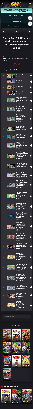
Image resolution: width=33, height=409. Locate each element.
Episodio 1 (19, 75)
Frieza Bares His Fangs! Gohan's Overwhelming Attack (21, 165)
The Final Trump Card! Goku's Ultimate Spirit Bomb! (21, 246)
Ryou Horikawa (6, 56)
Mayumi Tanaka (26, 54)
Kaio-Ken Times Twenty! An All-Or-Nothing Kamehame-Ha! (21, 236)
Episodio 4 (19, 92)
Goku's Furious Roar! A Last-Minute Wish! (21, 294)
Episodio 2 (19, 80)
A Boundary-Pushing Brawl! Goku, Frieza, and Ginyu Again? (21, 226)
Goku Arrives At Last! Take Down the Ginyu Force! (21, 99)
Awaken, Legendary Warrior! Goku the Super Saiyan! (21, 256)
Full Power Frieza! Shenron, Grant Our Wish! (22, 286)
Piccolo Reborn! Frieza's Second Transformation (21, 174)
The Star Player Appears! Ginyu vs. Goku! (21, 108)
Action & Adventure (12, 58)
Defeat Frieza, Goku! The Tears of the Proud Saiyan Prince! (21, 205)
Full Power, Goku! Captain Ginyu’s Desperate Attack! (21, 118)
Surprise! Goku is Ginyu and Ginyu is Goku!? (21, 127)
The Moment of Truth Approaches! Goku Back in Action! (21, 195)
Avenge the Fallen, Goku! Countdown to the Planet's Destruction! (21, 277)
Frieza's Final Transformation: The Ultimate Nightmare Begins (22, 184)
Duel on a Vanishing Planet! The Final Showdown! (20, 304)
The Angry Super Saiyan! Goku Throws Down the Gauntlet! (21, 267)
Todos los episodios (12, 51)
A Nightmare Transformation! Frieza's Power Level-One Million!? (22, 155)
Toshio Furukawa (14, 56)
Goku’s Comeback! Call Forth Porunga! (21, 135)
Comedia (25, 58)
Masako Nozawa (18, 54)
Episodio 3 (19, 86)
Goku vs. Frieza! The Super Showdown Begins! (21, 215)
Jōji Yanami (10, 54)
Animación (19, 58)
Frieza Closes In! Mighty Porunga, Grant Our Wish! (22, 145)
